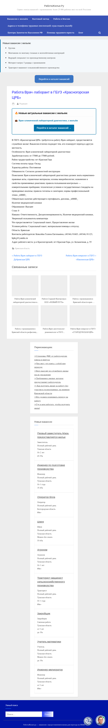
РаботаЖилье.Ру (54, 5)
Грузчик (11, 48)
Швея (40, 521)
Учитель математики (49, 641)
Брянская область (22, 248)
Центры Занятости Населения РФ (25, 32)
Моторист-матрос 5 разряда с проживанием (26, 62)
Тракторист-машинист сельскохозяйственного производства (33, 67)
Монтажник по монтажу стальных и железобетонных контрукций (36, 53)
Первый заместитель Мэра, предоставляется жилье (53, 435)
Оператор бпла (46, 497)
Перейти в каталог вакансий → (54, 128)
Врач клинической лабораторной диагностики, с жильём (48, 120)
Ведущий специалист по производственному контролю (31, 57)
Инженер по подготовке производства (51, 467)
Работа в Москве (61, 18)
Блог (80, 32)
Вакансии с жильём (17, 18)
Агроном (42, 549)
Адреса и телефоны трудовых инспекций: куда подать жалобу (40, 25)
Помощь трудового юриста (60, 32)
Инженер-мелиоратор (50, 669)
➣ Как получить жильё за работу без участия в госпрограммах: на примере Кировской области (52, 389)
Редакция (23, 103)
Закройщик (43, 613)
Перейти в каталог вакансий (54, 79)
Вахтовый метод (40, 18)
